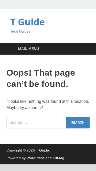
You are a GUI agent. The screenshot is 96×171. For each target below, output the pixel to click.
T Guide (27, 22)
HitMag (58, 158)
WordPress (36, 158)
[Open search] (83, 49)
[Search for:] (48, 122)
